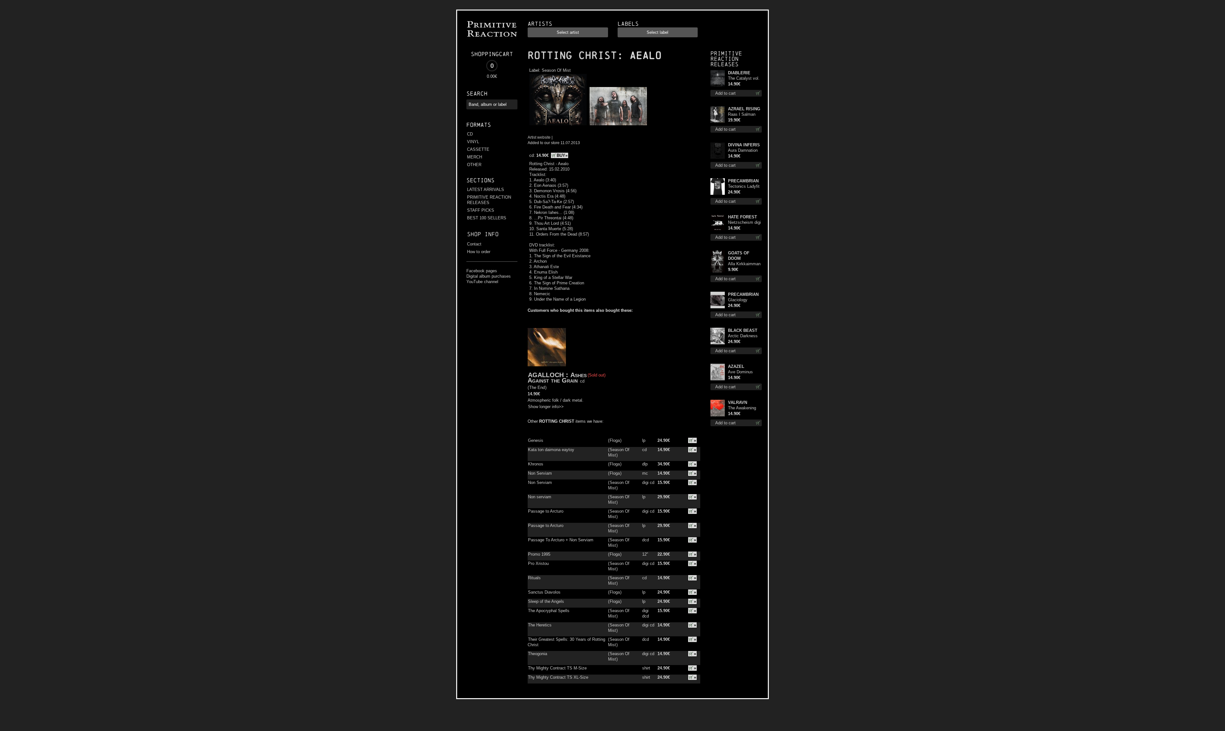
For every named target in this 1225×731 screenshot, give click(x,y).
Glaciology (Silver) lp (737, 300)
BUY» (562, 155)
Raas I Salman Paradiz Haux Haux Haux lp (741, 114)
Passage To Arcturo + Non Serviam (560, 539)
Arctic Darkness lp (743, 336)
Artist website (539, 137)
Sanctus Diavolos (544, 592)
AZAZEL (736, 366)
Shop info (483, 234)
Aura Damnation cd (743, 150)
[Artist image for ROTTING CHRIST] (617, 125)
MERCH (474, 157)
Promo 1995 (539, 554)
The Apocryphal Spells (548, 610)
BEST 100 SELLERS (486, 218)
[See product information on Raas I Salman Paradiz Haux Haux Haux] (717, 114)
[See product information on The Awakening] (717, 408)
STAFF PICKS (480, 210)
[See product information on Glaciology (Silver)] (717, 300)
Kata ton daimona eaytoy (551, 449)
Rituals (534, 577)
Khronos (535, 464)
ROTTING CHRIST (572, 55)
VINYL (473, 141)
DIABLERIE (739, 72)
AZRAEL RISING (744, 108)
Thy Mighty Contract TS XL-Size (558, 677)
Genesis (535, 440)
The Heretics (540, 625)
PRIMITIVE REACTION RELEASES (489, 200)
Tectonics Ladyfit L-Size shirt (744, 186)
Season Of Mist (556, 70)
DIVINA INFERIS (744, 145)
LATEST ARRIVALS (485, 189)
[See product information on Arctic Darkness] (717, 336)
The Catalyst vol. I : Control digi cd (744, 78)
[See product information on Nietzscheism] (717, 222)
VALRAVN (737, 402)
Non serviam (539, 496)
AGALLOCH (546, 374)
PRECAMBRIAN (743, 181)
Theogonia (537, 653)
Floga (615, 440)
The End (537, 387)
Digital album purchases (488, 276)
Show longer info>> (546, 406)
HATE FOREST (742, 217)
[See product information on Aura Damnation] (717, 150)
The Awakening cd (742, 408)
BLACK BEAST (742, 330)
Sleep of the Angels (546, 601)
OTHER (474, 164)
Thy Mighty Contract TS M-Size (557, 668)
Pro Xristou (538, 563)
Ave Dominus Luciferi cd (740, 372)
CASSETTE (478, 149)
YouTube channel (482, 281)
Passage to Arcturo (545, 511)
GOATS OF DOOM (738, 256)
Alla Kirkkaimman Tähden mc (744, 264)
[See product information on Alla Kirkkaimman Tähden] (717, 261)
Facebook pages (481, 270)
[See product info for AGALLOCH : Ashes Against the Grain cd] (547, 347)
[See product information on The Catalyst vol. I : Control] (717, 78)
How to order (478, 251)
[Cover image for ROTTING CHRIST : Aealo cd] (558, 125)
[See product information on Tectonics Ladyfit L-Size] (717, 186)
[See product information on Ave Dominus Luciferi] (717, 372)
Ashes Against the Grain (557, 377)
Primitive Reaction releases (726, 59)
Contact (474, 244)
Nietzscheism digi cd (744, 222)
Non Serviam (540, 473)
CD (470, 134)
